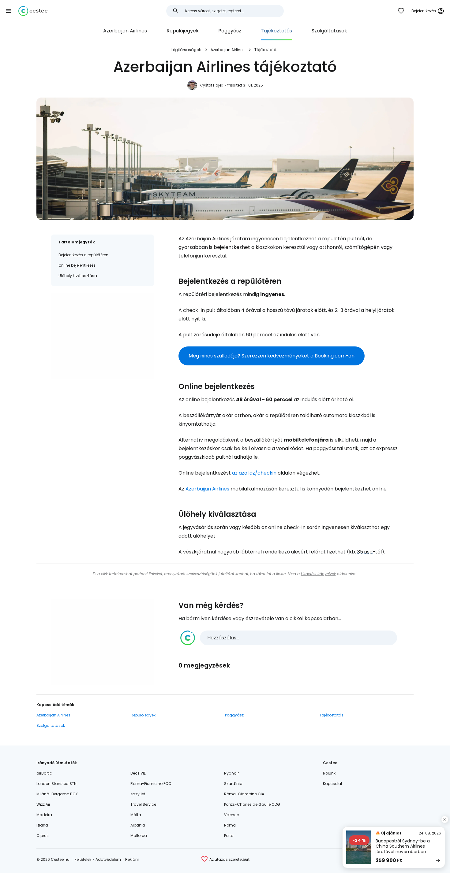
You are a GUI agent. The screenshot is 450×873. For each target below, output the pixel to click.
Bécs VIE (138, 773)
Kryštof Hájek (211, 85)
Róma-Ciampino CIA (244, 794)
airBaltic (44, 773)
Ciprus (42, 835)
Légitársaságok (186, 49)
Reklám (132, 859)
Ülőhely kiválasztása (77, 275)
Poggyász (229, 30)
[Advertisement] (102, 336)
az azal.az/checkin (254, 472)
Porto (228, 835)
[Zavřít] (444, 819)
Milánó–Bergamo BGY (57, 794)
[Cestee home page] (32, 11)
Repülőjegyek (183, 30)
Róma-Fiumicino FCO (150, 783)
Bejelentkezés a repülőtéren (83, 254)
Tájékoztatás (276, 30)
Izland (42, 825)
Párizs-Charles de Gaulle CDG (252, 804)
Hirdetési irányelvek (318, 573)
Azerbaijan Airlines (125, 30)
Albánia (137, 825)
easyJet (137, 794)
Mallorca (138, 835)
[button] (8, 11)
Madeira (44, 814)
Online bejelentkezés (77, 265)
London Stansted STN (56, 783)
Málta (135, 814)
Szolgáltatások (329, 30)
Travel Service (143, 804)
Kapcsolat (332, 783)
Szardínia (233, 783)
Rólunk (329, 773)
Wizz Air (43, 804)
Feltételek (83, 859)
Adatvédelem (108, 859)
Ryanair (231, 773)
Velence (231, 814)
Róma (230, 825)
